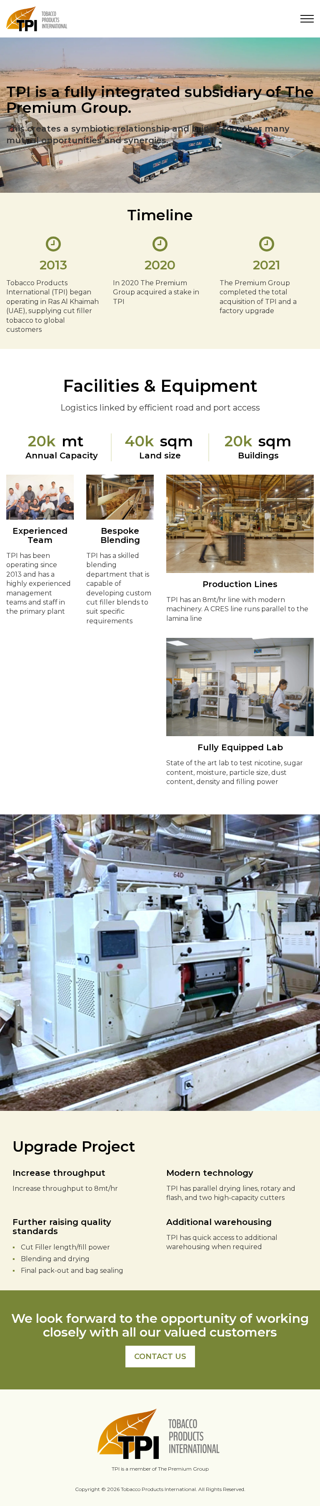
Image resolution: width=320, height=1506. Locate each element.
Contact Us (160, 1356)
